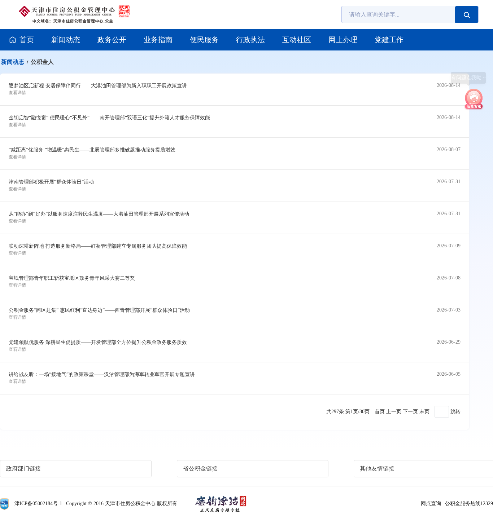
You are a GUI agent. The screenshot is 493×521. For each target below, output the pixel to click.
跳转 (455, 411)
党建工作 (389, 40)
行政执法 (250, 40)
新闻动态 (65, 40)
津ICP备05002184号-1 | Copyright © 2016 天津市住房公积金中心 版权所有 (95, 503)
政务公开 (111, 40)
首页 (26, 40)
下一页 (410, 411)
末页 (424, 411)
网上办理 (342, 40)
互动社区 (296, 40)
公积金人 (42, 62)
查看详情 (17, 92)
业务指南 (158, 40)
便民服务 (204, 40)
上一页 (393, 411)
